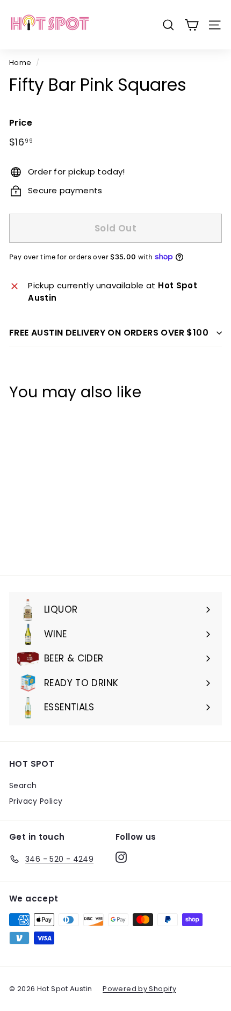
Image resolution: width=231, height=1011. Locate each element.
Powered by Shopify (139, 989)
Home (20, 62)
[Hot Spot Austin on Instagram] (121, 857)
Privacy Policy (35, 801)
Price (20, 123)
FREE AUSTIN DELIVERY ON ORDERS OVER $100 (108, 332)
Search (23, 785)
